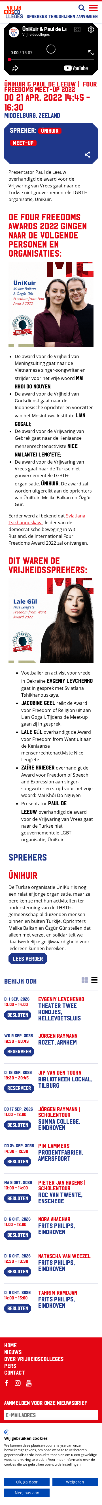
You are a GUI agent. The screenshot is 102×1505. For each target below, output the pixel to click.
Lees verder (28, 958)
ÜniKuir (50, 130)
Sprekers (37, 16)
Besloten (17, 1014)
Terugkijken (61, 16)
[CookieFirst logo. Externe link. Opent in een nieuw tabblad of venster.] (6, 1432)
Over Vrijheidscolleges (33, 1359)
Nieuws (13, 1352)
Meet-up (23, 142)
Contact (14, 1372)
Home (10, 1345)
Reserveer (19, 1051)
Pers (10, 1365)
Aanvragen (87, 16)
